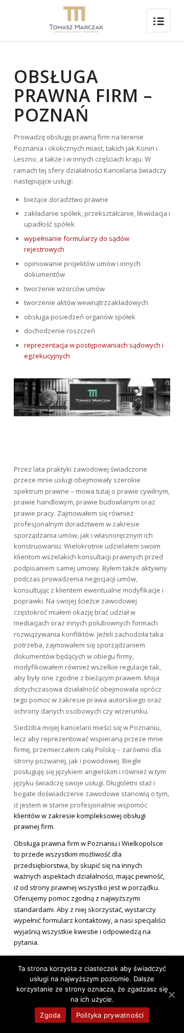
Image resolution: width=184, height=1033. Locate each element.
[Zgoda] (171, 994)
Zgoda (50, 1015)
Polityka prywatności (110, 1015)
